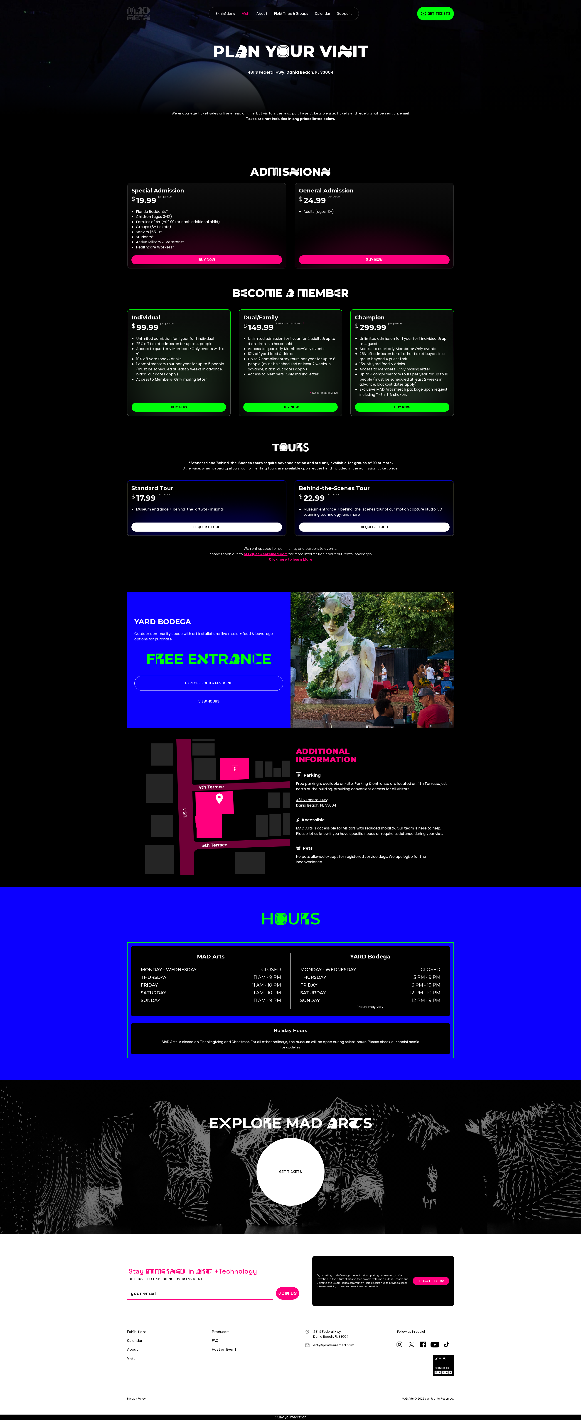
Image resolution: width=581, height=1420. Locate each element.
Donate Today (432, 1281)
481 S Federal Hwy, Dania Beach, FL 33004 (290, 72)
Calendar (322, 13)
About (261, 13)
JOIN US (287, 1293)
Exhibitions (225, 13)
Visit (246, 13)
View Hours (208, 701)
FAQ (215, 1340)
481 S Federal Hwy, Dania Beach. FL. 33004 (316, 802)
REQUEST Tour (206, 527)
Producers (220, 1331)
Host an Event (224, 1349)
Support (344, 13)
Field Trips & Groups (291, 13)
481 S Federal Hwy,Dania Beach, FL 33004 (331, 1334)
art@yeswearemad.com (333, 1345)
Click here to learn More (290, 559)
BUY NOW (207, 259)
